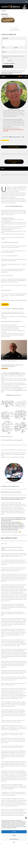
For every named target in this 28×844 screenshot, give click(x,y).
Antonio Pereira (4, 543)
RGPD (14, 842)
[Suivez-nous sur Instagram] (24, 76)
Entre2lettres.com (18, 454)
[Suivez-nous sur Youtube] (21, 76)
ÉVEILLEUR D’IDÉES (14, 373)
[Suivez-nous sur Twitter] (19, 76)
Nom (3, 47)
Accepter (14, 831)
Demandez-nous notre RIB (17, 308)
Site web (4, 51)
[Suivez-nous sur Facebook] (26, 76)
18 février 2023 (8, 440)
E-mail (15, 47)
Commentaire (5, 38)
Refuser (14, 835)
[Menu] (26, 1)
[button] (26, 818)
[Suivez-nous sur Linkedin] (22, 76)
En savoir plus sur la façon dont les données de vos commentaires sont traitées (13, 72)
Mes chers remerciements (6, 436)
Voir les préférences (14, 839)
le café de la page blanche (17, 440)
